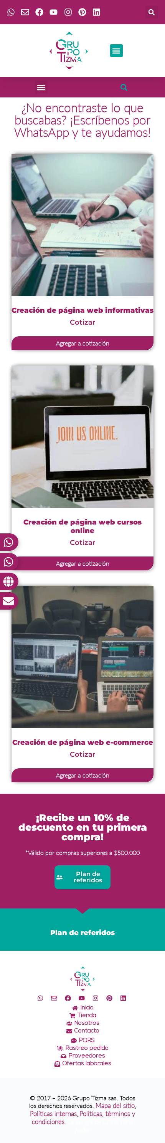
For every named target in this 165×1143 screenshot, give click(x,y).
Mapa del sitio (115, 1105)
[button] (151, 12)
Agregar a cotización (82, 343)
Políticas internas (53, 1113)
